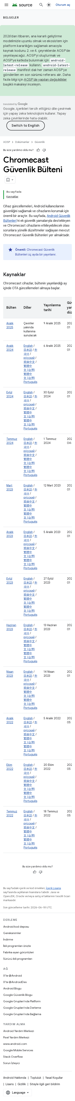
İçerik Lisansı (53, 888)
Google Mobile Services (18, 1050)
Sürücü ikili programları (17, 959)
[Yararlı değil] (44, 150)
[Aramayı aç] (41, 4)
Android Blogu (12, 988)
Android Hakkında (14, 1077)
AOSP (6, 142)
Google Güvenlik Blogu (17, 995)
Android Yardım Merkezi (18, 1031)
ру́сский (29, 358)
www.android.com (15, 1044)
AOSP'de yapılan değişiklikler (45, 80)
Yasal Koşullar (54, 1077)
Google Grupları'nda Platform (22, 1001)
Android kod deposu (16, 926)
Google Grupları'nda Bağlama (22, 1014)
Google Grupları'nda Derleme (22, 1007)
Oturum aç (63, 5)
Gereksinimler (12, 933)
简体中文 (29, 362)
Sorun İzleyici (11, 1063)
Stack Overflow (13, 1056)
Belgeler (11, 17)
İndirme (8, 939)
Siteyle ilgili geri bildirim (45, 1084)
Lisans (10, 1084)
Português (30, 382)
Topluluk (35, 1077)
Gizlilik (22, 1084)
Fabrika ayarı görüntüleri (18, 952)
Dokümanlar (22, 142)
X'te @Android (12, 975)
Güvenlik (40, 142)
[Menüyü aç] (6, 5)
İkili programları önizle (17, 946)
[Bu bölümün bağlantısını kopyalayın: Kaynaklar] (30, 275)
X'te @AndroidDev (15, 982)
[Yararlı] (38, 150)
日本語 (28, 350)
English (28, 346)
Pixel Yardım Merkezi (16, 1037)
